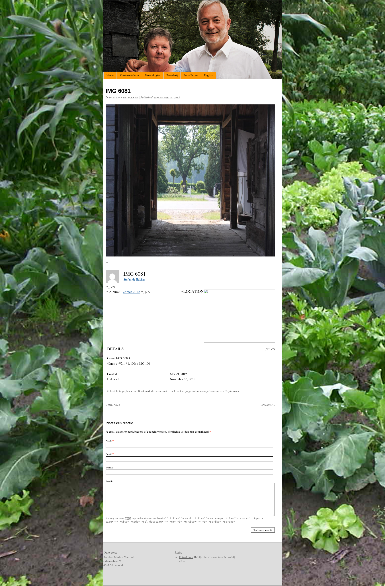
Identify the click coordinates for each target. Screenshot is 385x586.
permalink (161, 391)
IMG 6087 (267, 405)
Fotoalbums (191, 75)
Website (109, 467)
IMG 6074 (113, 405)
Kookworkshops (129, 75)
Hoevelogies (152, 75)
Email (109, 454)
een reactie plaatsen (227, 391)
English (208, 75)
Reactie (109, 480)
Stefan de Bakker (125, 97)
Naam (109, 440)
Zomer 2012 (131, 291)
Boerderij (172, 75)
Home (110, 75)
